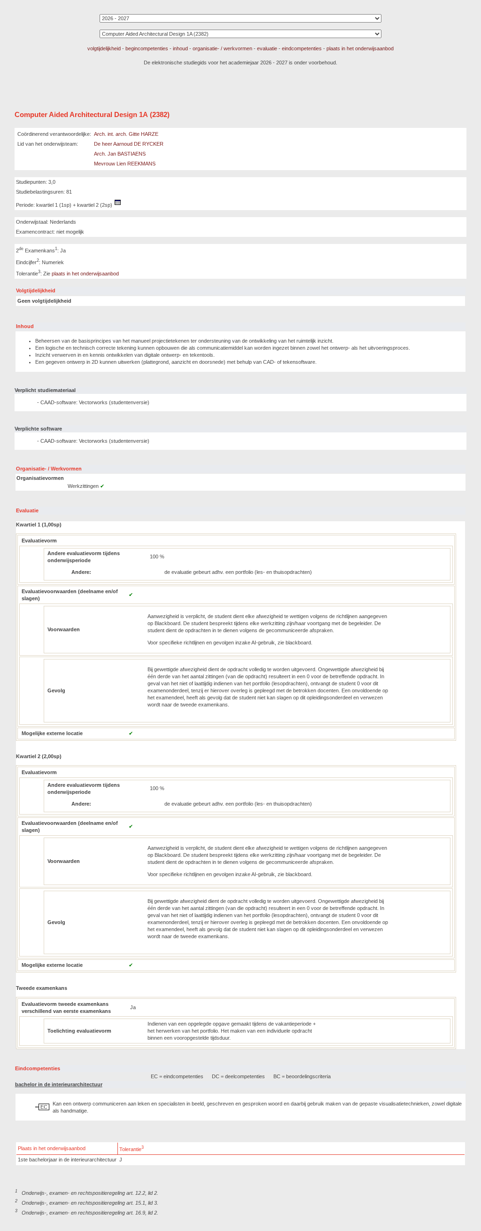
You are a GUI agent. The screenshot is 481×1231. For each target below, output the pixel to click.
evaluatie (267, 48)
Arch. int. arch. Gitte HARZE (126, 134)
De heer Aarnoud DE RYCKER (128, 144)
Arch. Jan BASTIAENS (120, 154)
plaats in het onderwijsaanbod (360, 48)
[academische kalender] (118, 205)
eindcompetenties (302, 48)
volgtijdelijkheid (104, 48)
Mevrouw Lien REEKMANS (124, 163)
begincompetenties (146, 48)
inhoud (180, 48)
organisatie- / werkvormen (222, 48)
